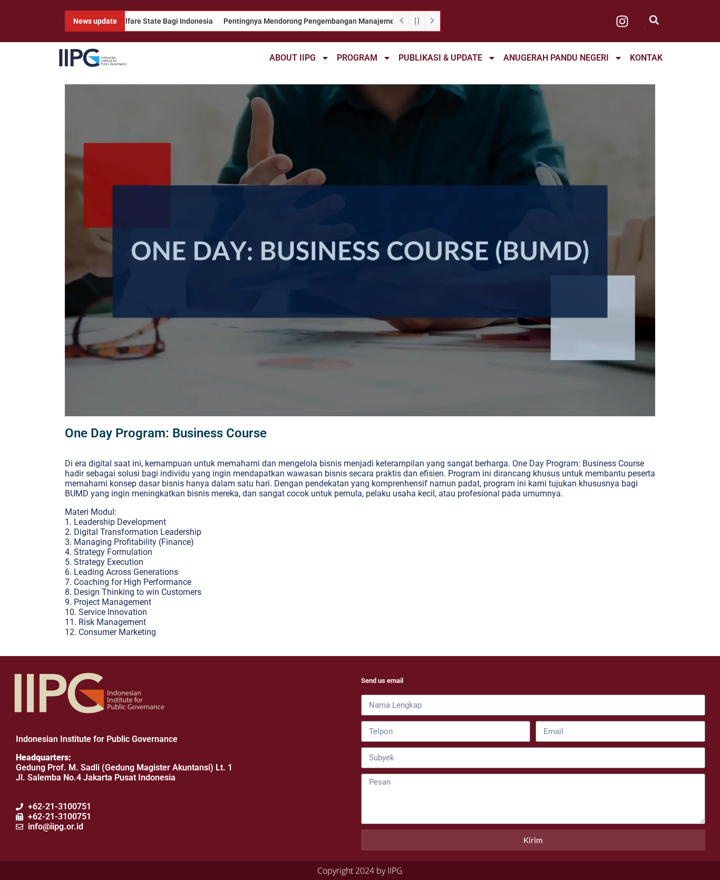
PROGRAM (357, 58)
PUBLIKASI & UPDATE (440, 58)
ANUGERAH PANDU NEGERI (556, 58)
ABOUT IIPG (292, 58)
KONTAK (646, 58)
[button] (654, 20)
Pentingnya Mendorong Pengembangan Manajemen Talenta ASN (314, 21)
